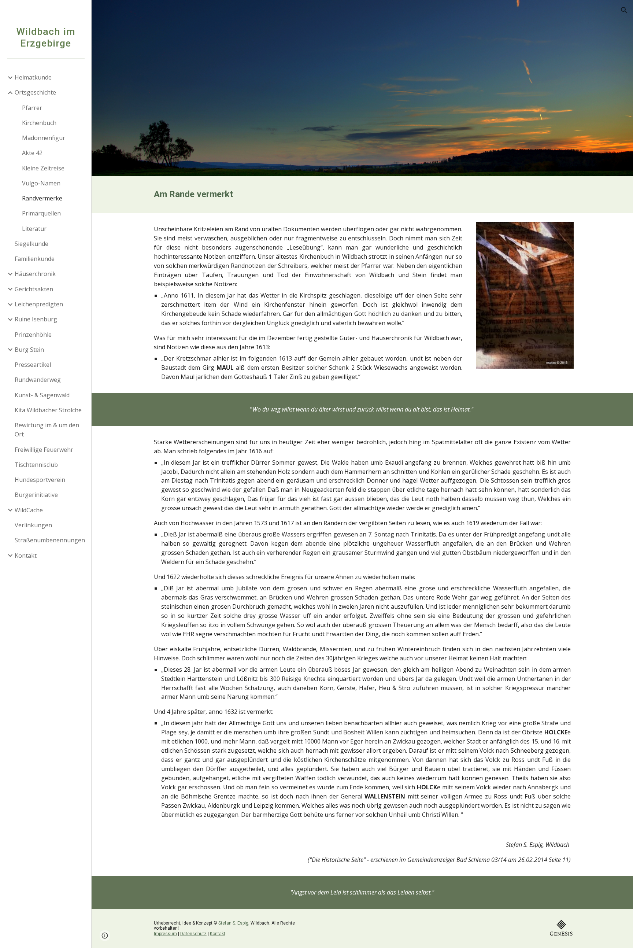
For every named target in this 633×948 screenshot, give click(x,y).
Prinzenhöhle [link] (33, 335)
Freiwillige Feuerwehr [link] (44, 450)
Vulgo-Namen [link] (41, 183)
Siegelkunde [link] (31, 244)
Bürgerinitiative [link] (36, 495)
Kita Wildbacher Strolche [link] (48, 410)
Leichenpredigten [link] (39, 304)
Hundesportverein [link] (40, 480)
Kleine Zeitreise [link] (43, 168)
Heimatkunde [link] (33, 77)
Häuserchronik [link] (35, 274)
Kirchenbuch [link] (39, 123)
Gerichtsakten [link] (34, 289)
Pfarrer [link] (32, 108)
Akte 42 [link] (32, 153)
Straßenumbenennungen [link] (50, 540)
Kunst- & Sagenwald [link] (42, 395)
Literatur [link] (34, 229)
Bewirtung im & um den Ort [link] (47, 429)
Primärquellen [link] (41, 213)
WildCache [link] (29, 510)
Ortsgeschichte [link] (35, 92)
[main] (362, 194)
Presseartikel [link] (33, 365)
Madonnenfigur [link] (43, 138)
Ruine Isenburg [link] (36, 319)
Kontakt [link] (26, 556)
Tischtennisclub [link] (36, 465)
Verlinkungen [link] (33, 525)
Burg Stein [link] (29, 350)
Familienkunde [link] (35, 259)
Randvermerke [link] (42, 198)
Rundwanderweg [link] (38, 380)
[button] (624, 10)
